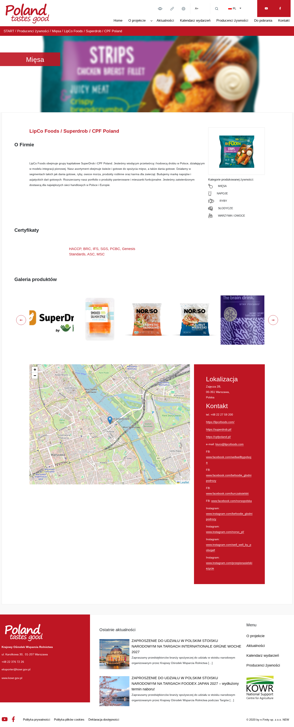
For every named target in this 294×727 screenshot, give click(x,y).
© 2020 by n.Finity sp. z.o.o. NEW (267, 719)
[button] (160, 8)
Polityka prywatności (36, 719)
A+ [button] (196, 8)
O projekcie (137, 20)
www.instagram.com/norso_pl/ (225, 531)
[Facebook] (280, 8)
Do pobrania (263, 20)
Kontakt (284, 20)
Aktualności (165, 20)
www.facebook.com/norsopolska (231, 500)
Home (118, 20)
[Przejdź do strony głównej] (27, 12)
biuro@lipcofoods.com (229, 444)
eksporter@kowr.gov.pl (16, 669)
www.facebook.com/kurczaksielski (227, 493)
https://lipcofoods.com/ (220, 422)
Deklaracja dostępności (103, 719)
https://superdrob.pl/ (218, 429)
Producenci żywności (232, 20)
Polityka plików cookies (69, 719)
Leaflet (184, 482)
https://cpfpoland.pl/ (218, 436)
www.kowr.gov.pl (12, 678)
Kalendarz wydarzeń (195, 20)
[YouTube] (266, 8)
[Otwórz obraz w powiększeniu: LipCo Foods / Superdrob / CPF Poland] (51, 320)
